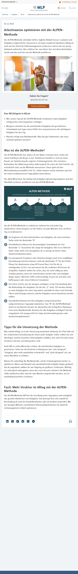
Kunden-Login (69, 2)
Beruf (22, 14)
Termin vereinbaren (38, 106)
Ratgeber (14, 14)
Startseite (5, 14)
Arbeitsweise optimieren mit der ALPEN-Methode (44, 14)
